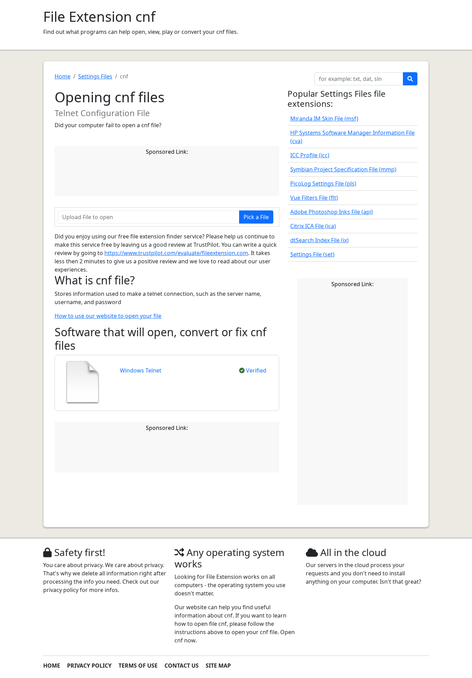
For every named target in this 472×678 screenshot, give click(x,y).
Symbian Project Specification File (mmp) (343, 169)
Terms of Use (138, 665)
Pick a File (256, 217)
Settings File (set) (312, 254)
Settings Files (95, 76)
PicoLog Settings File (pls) (323, 183)
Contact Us (181, 665)
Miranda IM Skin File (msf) (324, 118)
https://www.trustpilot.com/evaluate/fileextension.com (176, 253)
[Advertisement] (184, 176)
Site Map (218, 665)
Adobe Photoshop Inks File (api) (331, 212)
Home (62, 76)
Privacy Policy (89, 665)
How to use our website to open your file (108, 316)
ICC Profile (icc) (309, 155)
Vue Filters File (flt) (314, 197)
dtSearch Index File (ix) (319, 240)
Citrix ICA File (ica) (313, 226)
